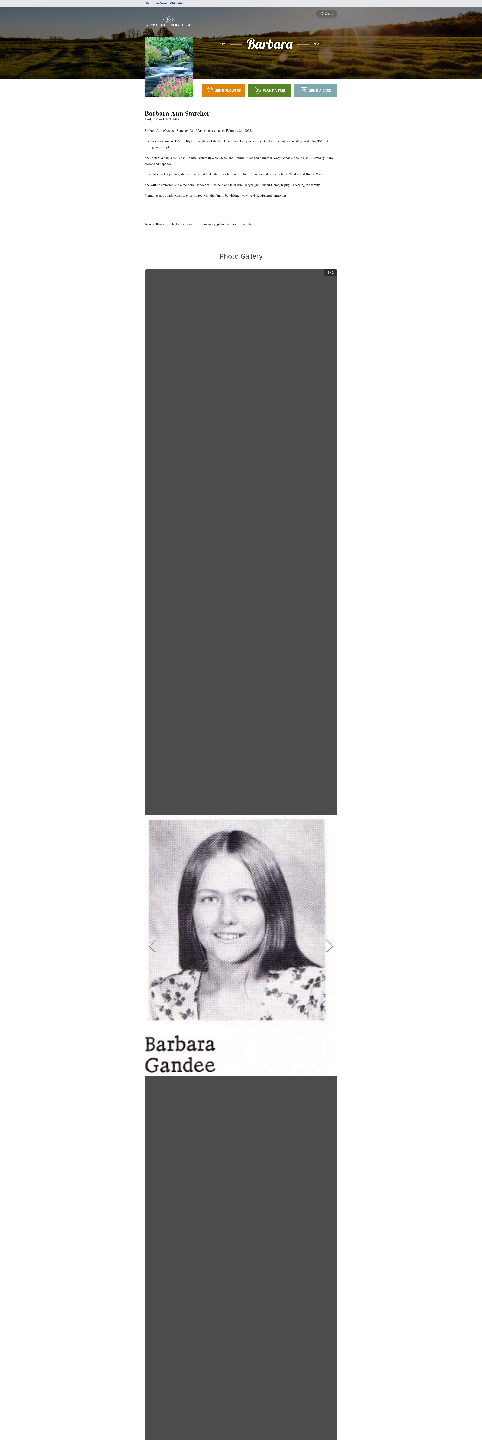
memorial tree (190, 224)
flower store (247, 224)
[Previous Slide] (152, 945)
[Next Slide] (329, 945)
